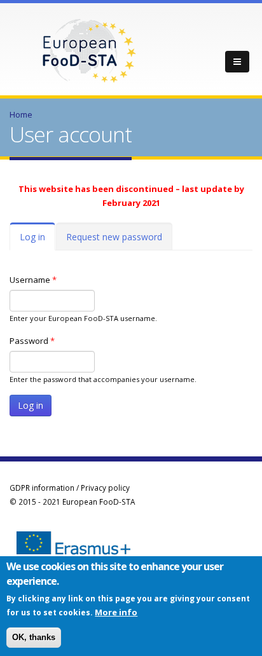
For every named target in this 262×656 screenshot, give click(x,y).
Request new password (114, 237)
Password (32, 340)
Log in (37, 240)
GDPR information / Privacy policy (70, 487)
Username (33, 279)
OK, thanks (33, 637)
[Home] (89, 49)
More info (116, 612)
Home (21, 114)
